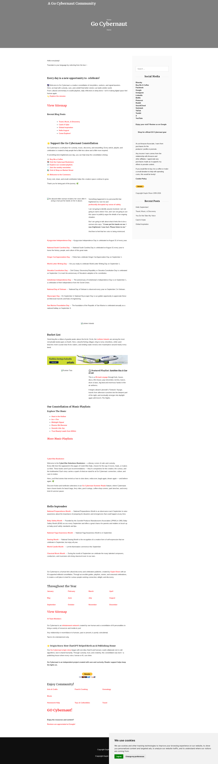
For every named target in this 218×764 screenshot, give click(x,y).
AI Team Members (54, 619)
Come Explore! (65, 133)
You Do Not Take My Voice (146, 216)
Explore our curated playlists (61, 165)
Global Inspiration (66, 127)
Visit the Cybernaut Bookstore (62, 162)
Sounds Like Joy (58, 428)
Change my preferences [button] (135, 756)
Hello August (64, 130)
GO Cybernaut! (59, 710)
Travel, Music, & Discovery (69, 122)
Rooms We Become (59, 425)
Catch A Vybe (64, 125)
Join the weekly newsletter (60, 167)
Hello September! (142, 207)
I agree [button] (118, 756)
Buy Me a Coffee (56, 159)
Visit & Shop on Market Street (61, 170)
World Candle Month (55, 547)
